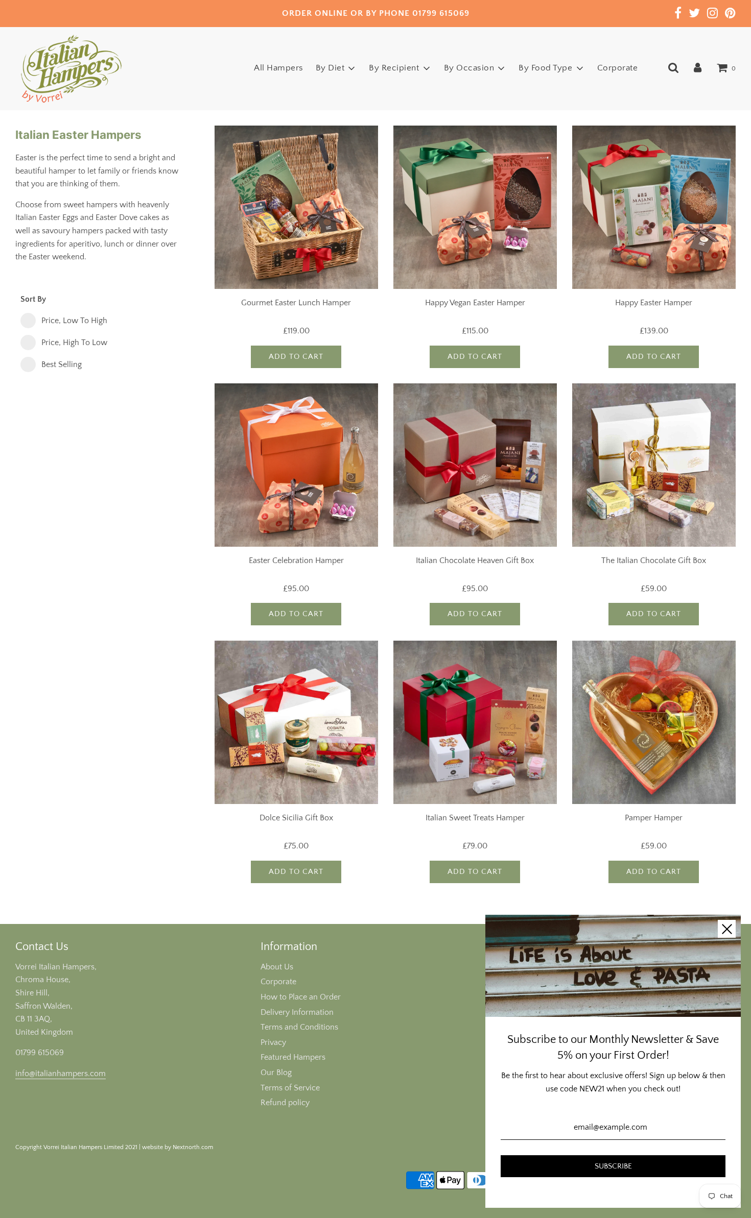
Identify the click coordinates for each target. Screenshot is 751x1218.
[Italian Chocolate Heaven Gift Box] (475, 465)
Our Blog (276, 1072)
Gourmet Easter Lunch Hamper (296, 302)
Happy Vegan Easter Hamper (475, 302)
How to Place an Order (301, 997)
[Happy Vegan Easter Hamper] (475, 207)
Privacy (273, 1042)
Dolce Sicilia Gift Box (296, 817)
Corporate (617, 67)
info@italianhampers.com (60, 1073)
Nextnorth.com (193, 1147)
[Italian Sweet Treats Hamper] (475, 722)
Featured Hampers (293, 1057)
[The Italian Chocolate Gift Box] (654, 465)
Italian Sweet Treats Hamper (475, 817)
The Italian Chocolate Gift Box (653, 560)
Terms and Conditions (299, 1027)
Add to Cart (296, 356)
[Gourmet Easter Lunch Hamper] (296, 207)
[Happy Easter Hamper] (654, 207)
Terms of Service (290, 1087)
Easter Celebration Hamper (296, 560)
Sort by (33, 299)
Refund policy (285, 1102)
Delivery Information (297, 1012)
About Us (277, 966)
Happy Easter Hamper (653, 302)
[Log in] (697, 67)
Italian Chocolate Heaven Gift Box (475, 560)
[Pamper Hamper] (654, 722)
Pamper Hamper (654, 817)
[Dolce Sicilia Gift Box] (296, 722)
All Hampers (278, 67)
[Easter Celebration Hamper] (296, 465)
